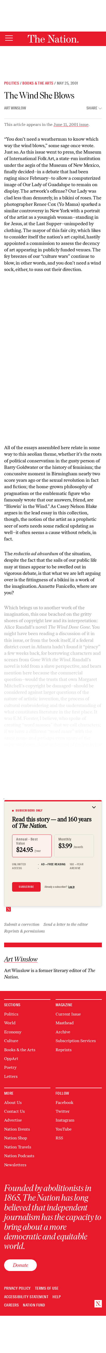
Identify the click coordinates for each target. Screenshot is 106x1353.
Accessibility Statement (26, 1297)
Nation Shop (15, 1138)
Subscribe (26, 887)
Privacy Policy (17, 1288)
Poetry (10, 1067)
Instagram (65, 1120)
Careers (11, 1305)
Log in (71, 887)
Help (56, 1297)
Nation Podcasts (19, 1155)
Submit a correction (21, 924)
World (9, 1022)
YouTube (64, 1129)
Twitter (63, 1111)
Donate (20, 1265)
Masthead (65, 1022)
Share (91, 108)
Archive (63, 1031)
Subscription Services (76, 1040)
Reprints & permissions (24, 931)
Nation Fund (34, 1305)
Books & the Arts (37, 83)
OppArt (11, 1058)
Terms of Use (47, 1288)
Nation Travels (17, 1147)
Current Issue (68, 1014)
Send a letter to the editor (65, 924)
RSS (59, 1138)
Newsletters (15, 1164)
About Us (13, 1102)
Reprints (64, 1049)
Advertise (13, 1120)
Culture (11, 1040)
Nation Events (17, 1129)
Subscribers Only (29, 810)
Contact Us (14, 1111)
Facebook (64, 1102)
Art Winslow (15, 108)
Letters (10, 1076)
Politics (11, 83)
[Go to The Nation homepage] (53, 39)
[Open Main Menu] (9, 38)
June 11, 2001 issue (71, 124)
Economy (12, 1031)
